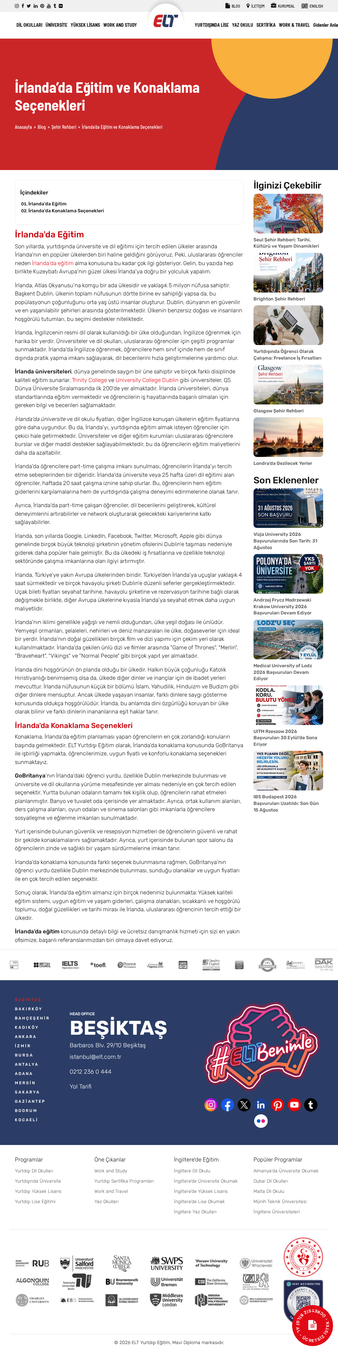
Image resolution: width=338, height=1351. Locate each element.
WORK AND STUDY (120, 25)
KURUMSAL (286, 6)
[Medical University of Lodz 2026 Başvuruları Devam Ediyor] (288, 639)
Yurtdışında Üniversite (38, 1181)
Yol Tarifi (80, 1086)
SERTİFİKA (266, 25)
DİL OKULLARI (29, 25)
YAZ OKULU (242, 25)
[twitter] (29, 6)
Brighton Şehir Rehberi (279, 299)
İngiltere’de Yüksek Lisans (201, 1191)
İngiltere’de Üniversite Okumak (206, 1181)
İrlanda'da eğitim (53, 263)
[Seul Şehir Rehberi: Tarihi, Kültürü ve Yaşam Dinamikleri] (288, 213)
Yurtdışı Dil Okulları (34, 1171)
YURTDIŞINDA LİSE (212, 25)
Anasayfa (23, 127)
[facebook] (22, 6)
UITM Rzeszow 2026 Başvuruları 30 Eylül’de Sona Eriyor (285, 738)
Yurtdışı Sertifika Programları (124, 1181)
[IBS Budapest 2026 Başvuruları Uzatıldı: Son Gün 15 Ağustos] (288, 770)
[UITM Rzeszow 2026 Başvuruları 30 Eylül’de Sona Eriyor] (288, 705)
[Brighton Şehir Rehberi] (288, 273)
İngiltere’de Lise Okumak (199, 1201)
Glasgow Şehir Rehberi (279, 411)
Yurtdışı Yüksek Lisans (38, 1191)
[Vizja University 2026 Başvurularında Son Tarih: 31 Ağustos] (288, 508)
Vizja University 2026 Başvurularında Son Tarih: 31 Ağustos (285, 541)
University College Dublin (147, 380)
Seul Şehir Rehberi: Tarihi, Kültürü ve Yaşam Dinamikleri (286, 243)
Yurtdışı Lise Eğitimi (35, 1201)
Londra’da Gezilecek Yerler (283, 463)
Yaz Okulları (106, 1201)
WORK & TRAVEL (294, 25)
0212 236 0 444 (91, 1071)
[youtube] (49, 6)
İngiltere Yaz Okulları (195, 1212)
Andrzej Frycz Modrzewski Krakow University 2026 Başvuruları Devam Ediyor (283, 606)
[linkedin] (36, 6)
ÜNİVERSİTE (56, 25)
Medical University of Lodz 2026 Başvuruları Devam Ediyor (283, 672)
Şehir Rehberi (63, 127)
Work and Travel (111, 1191)
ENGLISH (316, 6)
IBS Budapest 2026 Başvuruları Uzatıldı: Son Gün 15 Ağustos (286, 803)
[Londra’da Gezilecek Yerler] (288, 437)
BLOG (235, 6)
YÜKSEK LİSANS (85, 25)
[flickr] (61, 6)
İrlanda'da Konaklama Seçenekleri (66, 211)
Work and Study (110, 1171)
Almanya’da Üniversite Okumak (286, 1171)
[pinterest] (42, 6)
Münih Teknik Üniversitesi (280, 1201)
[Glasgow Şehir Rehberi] (288, 384)
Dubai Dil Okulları (271, 1181)
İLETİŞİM (257, 6)
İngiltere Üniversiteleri (277, 1212)
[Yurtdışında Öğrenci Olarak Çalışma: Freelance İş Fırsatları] (288, 325)
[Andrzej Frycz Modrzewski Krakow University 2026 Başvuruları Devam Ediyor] (288, 574)
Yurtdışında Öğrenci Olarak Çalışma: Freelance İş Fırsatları (287, 355)
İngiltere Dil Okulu (192, 1171)
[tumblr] (54, 6)
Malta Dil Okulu (269, 1191)
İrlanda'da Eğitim (47, 204)
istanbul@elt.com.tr (95, 1056)
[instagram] (17, 6)
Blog (42, 127)
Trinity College (89, 380)
